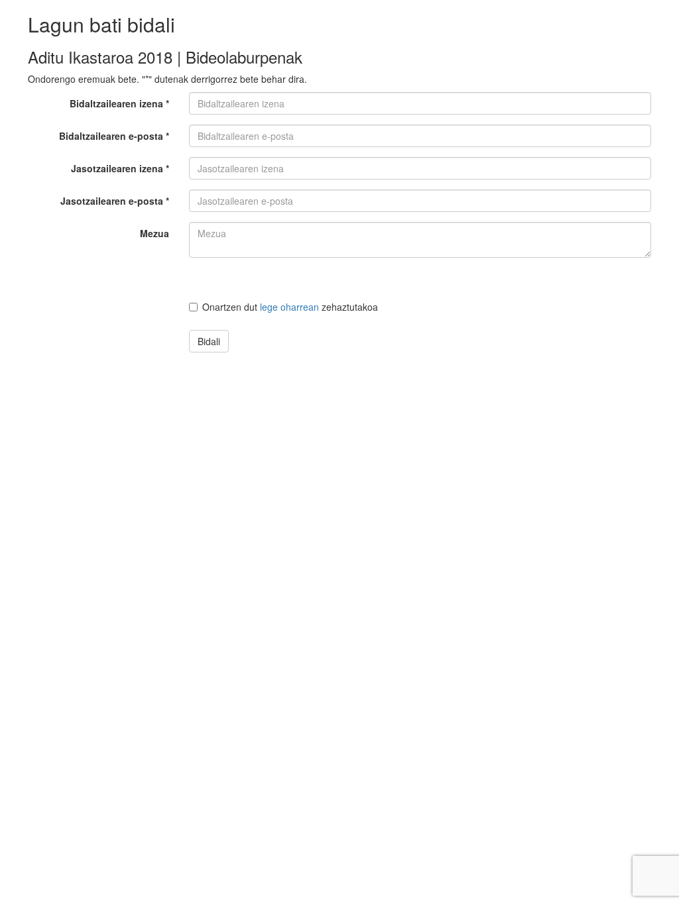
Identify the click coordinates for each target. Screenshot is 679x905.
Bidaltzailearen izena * (119, 103)
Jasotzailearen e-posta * (114, 200)
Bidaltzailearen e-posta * (114, 135)
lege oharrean (289, 306)
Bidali (209, 341)
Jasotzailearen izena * (120, 168)
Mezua (154, 233)
